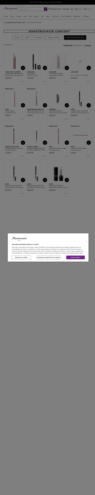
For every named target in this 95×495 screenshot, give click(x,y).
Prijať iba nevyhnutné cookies (48, 257)
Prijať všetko (75, 257)
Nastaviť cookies (21, 257)
